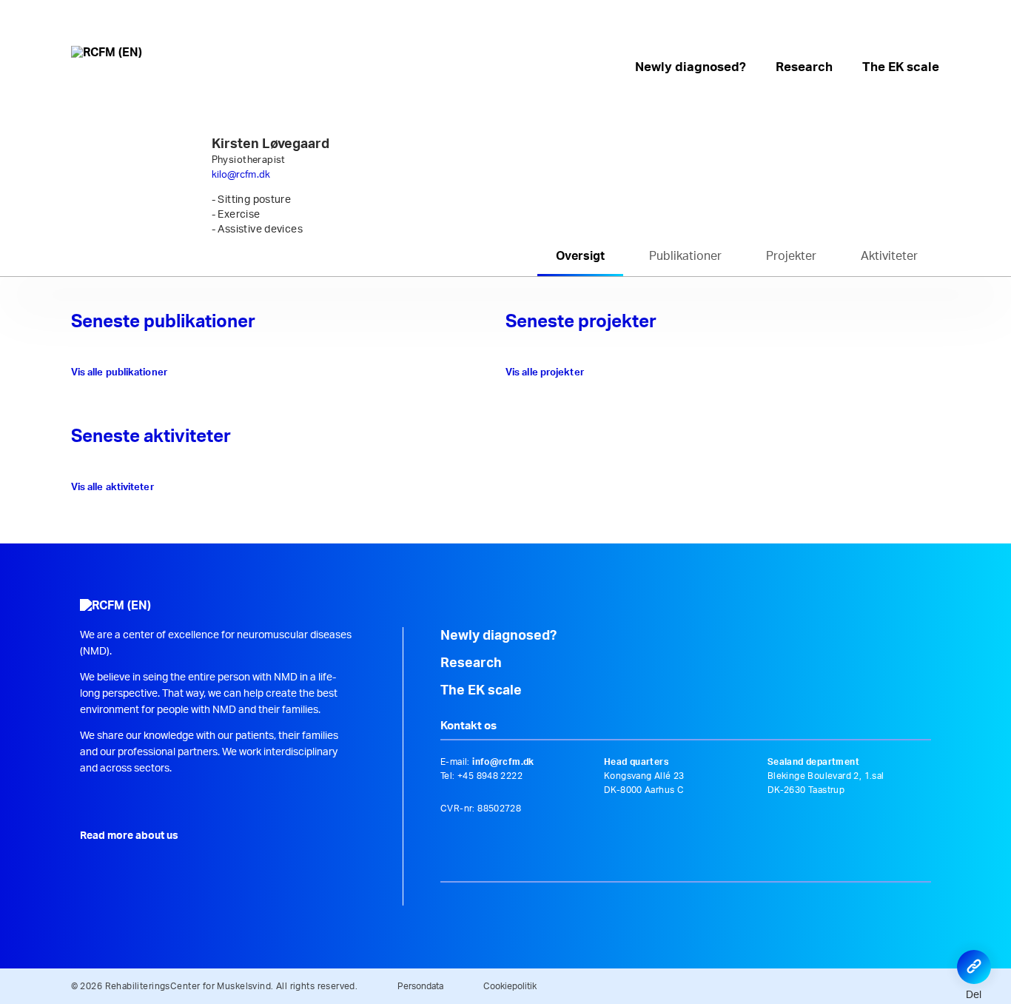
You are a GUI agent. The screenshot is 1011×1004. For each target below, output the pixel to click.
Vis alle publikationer (119, 373)
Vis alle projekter (545, 373)
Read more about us (129, 836)
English (930, 39)
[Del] (974, 967)
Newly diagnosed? (690, 67)
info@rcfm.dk (503, 761)
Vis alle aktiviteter (112, 487)
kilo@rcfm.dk (241, 175)
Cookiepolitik (510, 986)
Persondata (420, 986)
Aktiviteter (889, 256)
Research (804, 67)
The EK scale (900, 67)
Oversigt (580, 256)
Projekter (791, 256)
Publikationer (685, 256)
